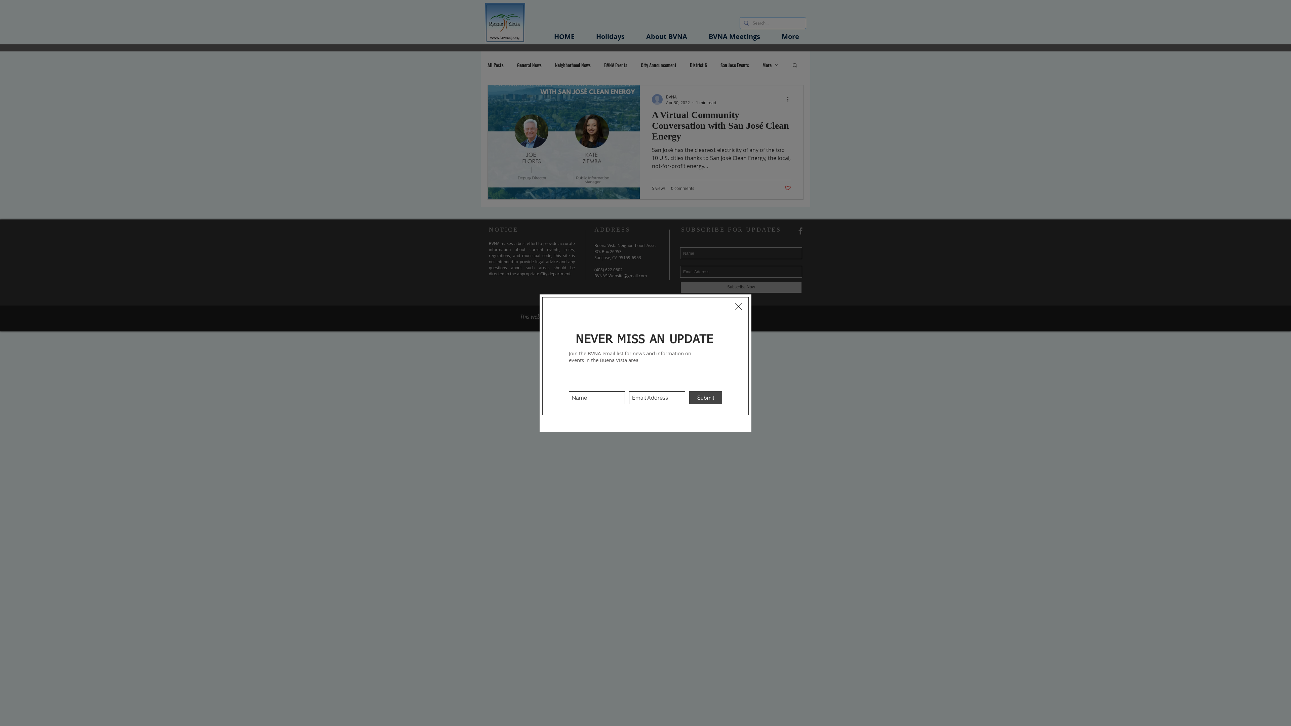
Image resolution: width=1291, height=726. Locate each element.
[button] (738, 306)
